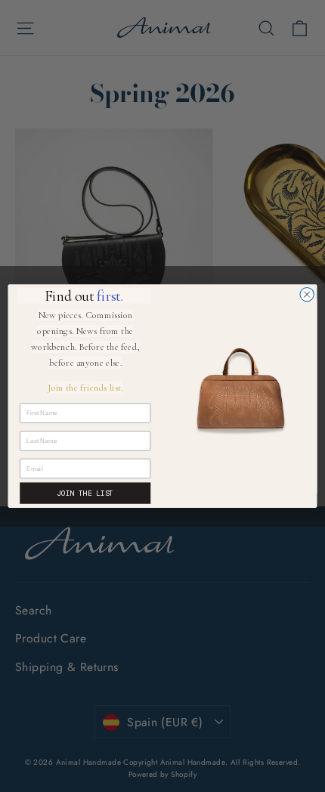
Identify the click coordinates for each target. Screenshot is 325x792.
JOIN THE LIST (85, 493)
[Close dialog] (307, 294)
